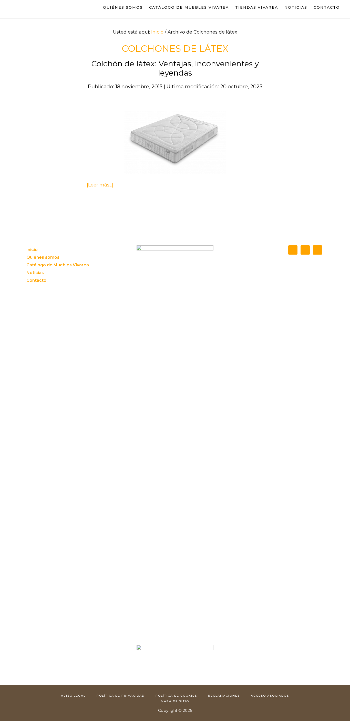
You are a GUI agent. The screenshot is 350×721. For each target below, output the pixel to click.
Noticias (35, 272)
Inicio (32, 249)
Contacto (36, 280)
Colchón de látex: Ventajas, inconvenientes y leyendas (175, 68)
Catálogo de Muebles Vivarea (57, 265)
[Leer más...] (100, 185)
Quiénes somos (42, 257)
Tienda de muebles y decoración (33, 10)
